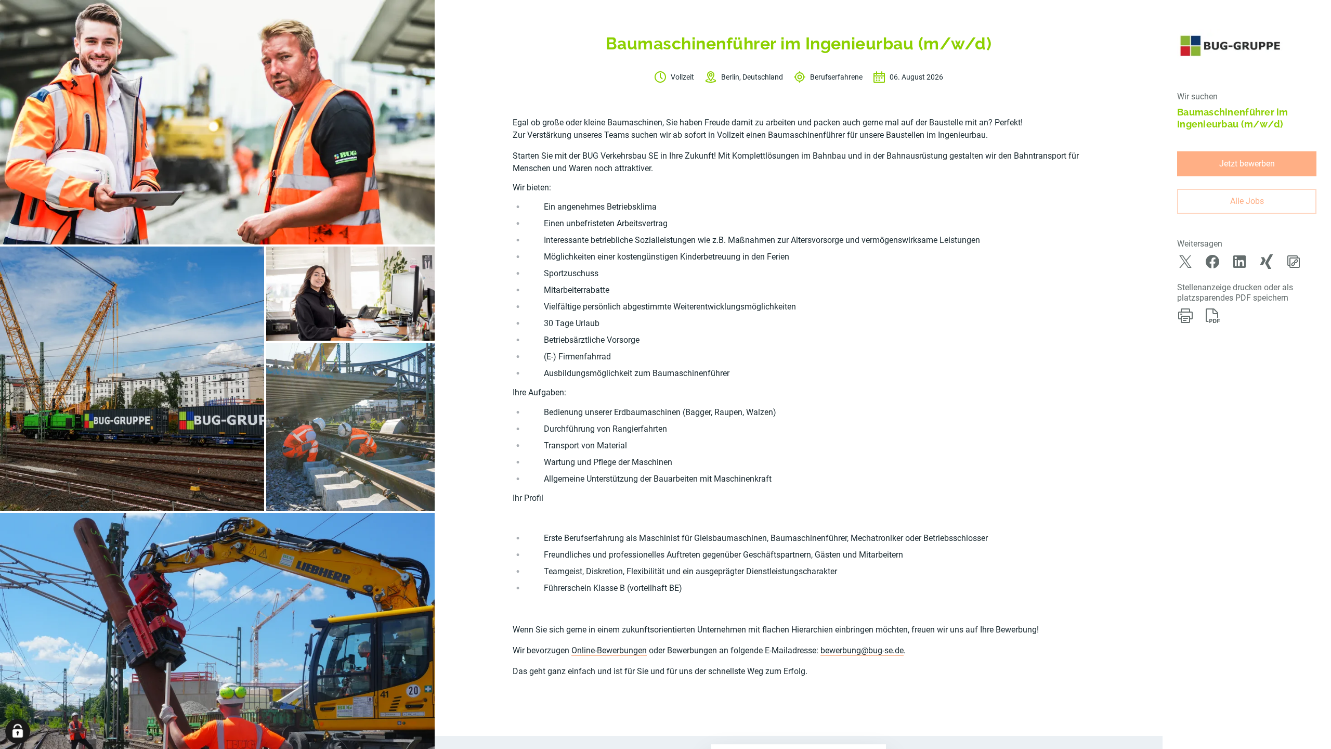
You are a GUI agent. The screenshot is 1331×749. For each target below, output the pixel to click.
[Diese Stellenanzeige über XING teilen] (1266, 261)
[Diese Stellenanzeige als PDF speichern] (1212, 315)
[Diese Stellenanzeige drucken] (1185, 315)
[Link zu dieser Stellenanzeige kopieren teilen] (1293, 261)
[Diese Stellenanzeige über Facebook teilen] (1212, 261)
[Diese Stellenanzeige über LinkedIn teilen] (1239, 261)
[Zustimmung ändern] (17, 731)
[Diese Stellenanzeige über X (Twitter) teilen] (1185, 261)
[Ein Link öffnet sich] (1230, 45)
